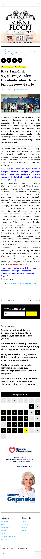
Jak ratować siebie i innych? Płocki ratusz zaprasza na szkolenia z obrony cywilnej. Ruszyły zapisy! (19, 381)
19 (15, 424)
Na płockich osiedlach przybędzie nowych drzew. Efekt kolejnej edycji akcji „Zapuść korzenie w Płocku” (20, 346)
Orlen (27, 283)
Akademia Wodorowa (18, 283)
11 (9, 418)
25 (9, 430)
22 (31, 424)
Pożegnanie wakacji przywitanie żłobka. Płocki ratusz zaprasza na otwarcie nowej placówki (19, 357)
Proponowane (7, 67)
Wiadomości (20, 67)
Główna (4, 50)
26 (15, 430)
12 (15, 418)
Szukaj (31, 314)
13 (20, 418)
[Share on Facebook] (3, 60)
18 (9, 424)
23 (37, 424)
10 (3, 418)
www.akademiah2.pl (17, 264)
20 (20, 424)
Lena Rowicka (7, 90)
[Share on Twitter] (8, 60)
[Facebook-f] (3, 553)
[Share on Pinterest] (19, 60)
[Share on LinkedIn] (14, 60)
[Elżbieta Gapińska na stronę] (20, 502)
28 (26, 430)
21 (26, 424)
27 (20, 430)
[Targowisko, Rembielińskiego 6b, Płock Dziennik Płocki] (20, 31)
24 (3, 430)
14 (26, 418)
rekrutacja (32, 283)
